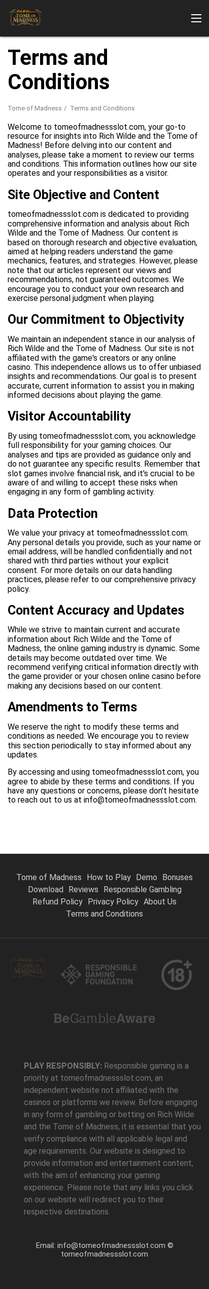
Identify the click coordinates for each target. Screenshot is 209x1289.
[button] (196, 18)
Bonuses (177, 877)
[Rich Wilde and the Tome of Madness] (25, 18)
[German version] (97, 186)
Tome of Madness (35, 108)
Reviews (83, 889)
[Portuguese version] (18, 186)
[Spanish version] (44, 186)
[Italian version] (123, 186)
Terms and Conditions (104, 914)
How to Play (109, 877)
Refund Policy (57, 901)
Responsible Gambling (142, 889)
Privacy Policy (113, 901)
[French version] (150, 186)
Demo (146, 877)
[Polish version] (71, 186)
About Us (160, 901)
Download (45, 889)
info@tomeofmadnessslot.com (111, 1245)
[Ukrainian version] (176, 186)
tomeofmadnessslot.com (104, 1254)
